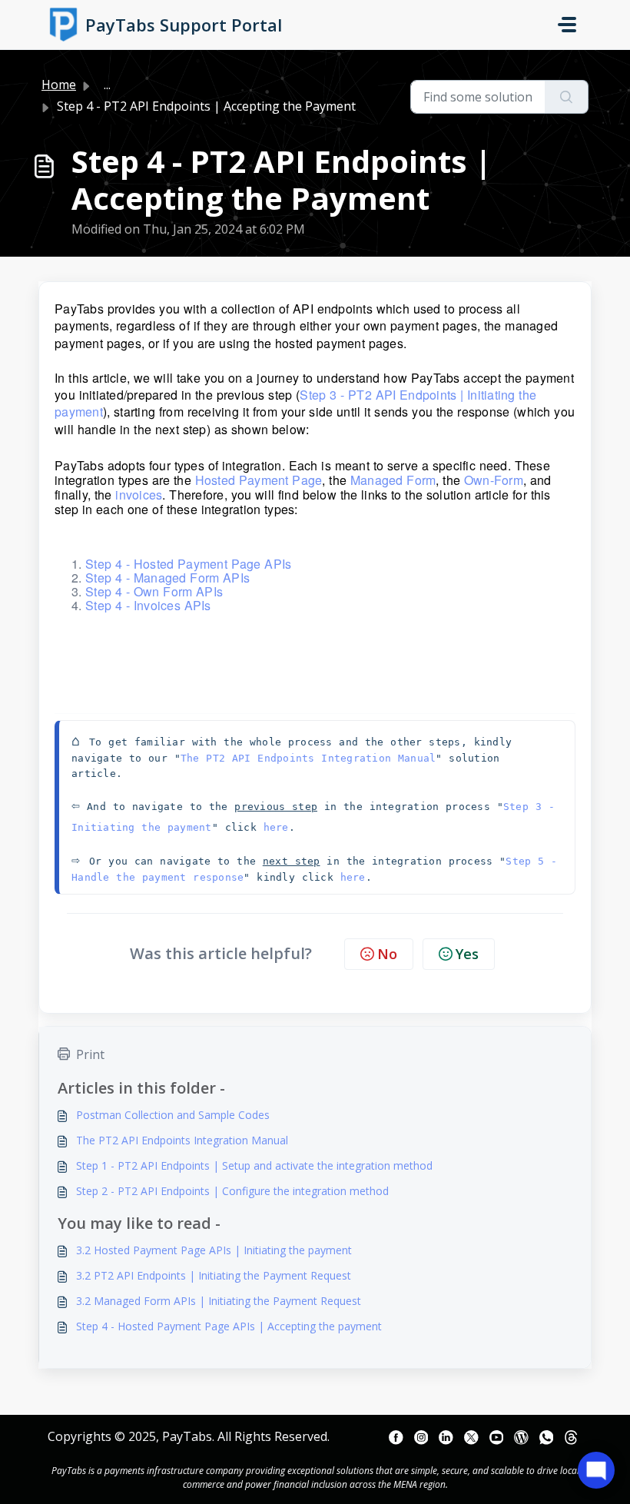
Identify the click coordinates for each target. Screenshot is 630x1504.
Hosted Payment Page (259, 480)
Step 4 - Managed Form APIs (167, 577)
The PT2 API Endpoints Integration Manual (308, 758)
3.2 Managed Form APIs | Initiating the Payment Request (218, 1300)
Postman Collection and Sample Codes (173, 1114)
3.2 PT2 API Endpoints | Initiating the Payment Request (213, 1275)
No (387, 954)
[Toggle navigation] (567, 24)
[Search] (567, 97)
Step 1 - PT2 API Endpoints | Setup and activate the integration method (254, 1165)
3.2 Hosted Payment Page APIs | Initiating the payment (214, 1250)
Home (58, 84)
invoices (138, 494)
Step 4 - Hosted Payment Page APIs (188, 564)
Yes (467, 954)
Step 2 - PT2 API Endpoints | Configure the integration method (232, 1191)
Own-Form (493, 480)
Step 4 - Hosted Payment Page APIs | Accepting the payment (229, 1326)
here (276, 827)
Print (90, 1054)
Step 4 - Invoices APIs (148, 605)
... (107, 84)
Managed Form (393, 480)
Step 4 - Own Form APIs (154, 591)
